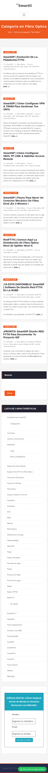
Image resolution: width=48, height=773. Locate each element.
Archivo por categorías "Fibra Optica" (27, 32)
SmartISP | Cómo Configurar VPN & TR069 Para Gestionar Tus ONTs (24, 106)
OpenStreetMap (12, 540)
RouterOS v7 (11, 613)
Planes (9, 569)
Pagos (9, 552)
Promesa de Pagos (14, 575)
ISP (30, 67)
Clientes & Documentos (15, 439)
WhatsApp (11, 676)
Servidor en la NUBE (14, 631)
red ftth (14, 252)
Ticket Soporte (12, 665)
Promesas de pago (14, 580)
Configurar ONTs (9, 166)
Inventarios (11, 506)
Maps (9, 518)
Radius (9, 586)
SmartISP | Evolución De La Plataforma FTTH (20, 58)
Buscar (8, 375)
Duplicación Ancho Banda (16, 466)
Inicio (10, 32)
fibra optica (24, 67)
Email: (15, 727)
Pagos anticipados (13, 558)
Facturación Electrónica (15, 477)
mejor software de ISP (11, 210)
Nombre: (16, 714)
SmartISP (9, 64)
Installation (11, 500)
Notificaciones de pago (15, 535)
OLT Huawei (20, 116)
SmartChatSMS (12, 636)
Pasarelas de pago (13, 563)
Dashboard (11, 445)
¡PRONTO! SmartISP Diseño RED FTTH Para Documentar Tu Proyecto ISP (23, 334)
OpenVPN (10, 546)
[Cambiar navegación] (24, 14)
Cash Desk (11, 433)
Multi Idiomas (12, 529)
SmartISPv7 (11, 653)
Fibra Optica (21, 64)
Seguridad (10, 619)
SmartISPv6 (11, 648)
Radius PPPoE (12, 592)
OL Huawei (30, 295)
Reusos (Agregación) (17, 457)
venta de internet (9, 69)
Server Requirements (14, 625)
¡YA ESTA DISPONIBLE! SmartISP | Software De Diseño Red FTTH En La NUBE (23, 287)
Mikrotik (10, 523)
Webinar (10, 671)
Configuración (15, 424)
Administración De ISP (11, 67)
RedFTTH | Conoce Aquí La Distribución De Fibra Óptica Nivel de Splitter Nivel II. (21, 242)
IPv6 (8, 512)
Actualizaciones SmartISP (16, 417)
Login (12, 451)
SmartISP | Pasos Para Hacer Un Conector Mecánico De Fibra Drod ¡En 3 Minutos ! (23, 200)
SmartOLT (29, 114)
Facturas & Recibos (14, 483)
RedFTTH (35, 67)
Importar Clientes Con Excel (17, 495)
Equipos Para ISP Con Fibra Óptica (19, 472)
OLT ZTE (28, 116)
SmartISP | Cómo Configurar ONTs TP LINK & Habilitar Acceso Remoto (24, 156)
